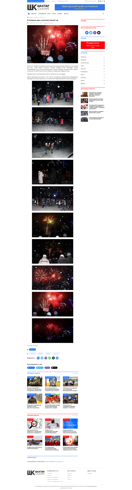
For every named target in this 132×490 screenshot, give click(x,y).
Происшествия (49, 377)
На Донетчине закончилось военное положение (34, 448)
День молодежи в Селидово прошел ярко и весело (96, 112)
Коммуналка (93, 71)
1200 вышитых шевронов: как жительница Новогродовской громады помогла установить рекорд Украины (70, 389)
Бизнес (93, 80)
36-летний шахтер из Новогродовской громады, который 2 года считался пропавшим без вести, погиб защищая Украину (52, 389)
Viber (68, 477)
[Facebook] (38, 358)
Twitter (69, 479)
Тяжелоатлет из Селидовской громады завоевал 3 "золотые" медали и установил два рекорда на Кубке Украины (70, 406)
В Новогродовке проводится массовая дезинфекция (96, 118)
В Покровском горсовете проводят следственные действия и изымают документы (95, 94)
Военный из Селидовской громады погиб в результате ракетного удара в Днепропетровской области (34, 406)
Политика (93, 77)
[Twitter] (53, 358)
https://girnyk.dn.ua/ (92, 486)
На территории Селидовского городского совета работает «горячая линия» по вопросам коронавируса (97, 107)
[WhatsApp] (49, 358)
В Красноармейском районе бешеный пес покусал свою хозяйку (96, 100)
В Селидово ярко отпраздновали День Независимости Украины (52, 448)
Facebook (69, 473)
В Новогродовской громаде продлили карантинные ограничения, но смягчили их (70, 448)
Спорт (65, 394)
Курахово (90, 473)
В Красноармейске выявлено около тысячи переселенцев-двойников (70, 431)
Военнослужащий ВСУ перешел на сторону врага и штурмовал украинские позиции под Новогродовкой (34, 389)
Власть (93, 74)
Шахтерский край (32, 345)
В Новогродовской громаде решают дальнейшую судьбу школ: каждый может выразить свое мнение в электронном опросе (52, 406)
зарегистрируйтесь (58, 461)
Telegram (69, 475)
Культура (93, 68)
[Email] (57, 358)
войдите (47, 461)
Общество (32, 349)
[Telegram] (42, 358)
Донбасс (93, 83)
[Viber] (45, 358)
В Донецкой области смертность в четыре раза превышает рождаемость (34, 431)
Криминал (30, 377)
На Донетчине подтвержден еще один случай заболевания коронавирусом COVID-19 (52, 431)
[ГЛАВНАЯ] (29, 14)
